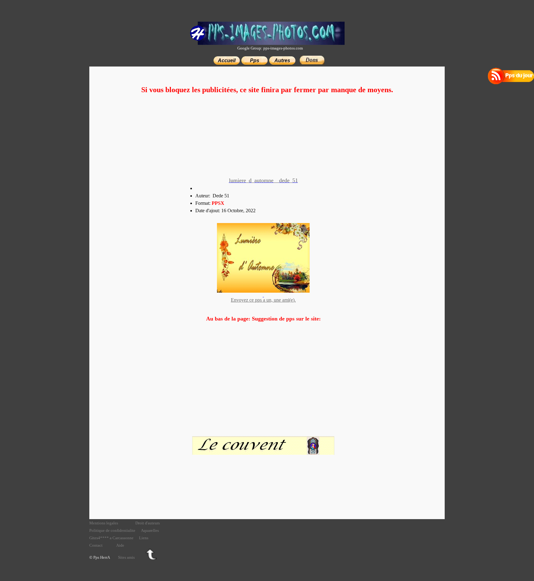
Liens (143, 538)
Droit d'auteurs (147, 523)
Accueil (226, 60)
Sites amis (126, 557)
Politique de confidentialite (112, 530)
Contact (96, 545)
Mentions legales (103, 523)
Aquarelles (150, 530)
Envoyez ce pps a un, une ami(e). (263, 300)
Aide (120, 545)
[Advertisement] (267, 136)
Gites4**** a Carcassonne (111, 538)
